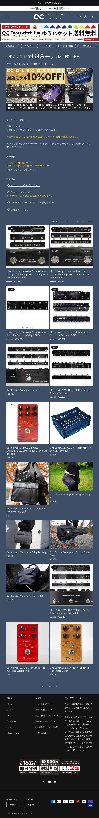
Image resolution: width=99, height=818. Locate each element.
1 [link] (42, 686)
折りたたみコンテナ (19, 209)
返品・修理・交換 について (47, 715)
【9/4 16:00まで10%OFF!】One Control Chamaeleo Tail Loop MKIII (70, 611)
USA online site (12, 733)
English (31, 804)
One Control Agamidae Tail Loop (23, 389)
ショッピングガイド (43, 704)
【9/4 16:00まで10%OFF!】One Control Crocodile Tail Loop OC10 (70, 334)
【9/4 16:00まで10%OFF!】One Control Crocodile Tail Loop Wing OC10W (26, 334)
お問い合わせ (41, 733)
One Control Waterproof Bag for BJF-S (26, 595)
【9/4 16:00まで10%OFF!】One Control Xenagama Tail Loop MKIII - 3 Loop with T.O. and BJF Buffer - (27, 274)
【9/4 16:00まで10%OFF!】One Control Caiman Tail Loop (70, 391)
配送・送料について (43, 710)
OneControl (15, 814)
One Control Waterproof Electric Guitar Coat (70, 554)
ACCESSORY (11, 721)
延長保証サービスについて (46, 721)
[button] (8, 17)
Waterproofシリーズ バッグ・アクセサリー (31, 202)
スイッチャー (29, 46)
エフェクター (11, 46)
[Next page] (56, 686)
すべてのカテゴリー (87, 46)
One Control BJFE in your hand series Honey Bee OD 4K (69, 669)
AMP (8, 715)
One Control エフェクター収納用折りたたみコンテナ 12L (71, 449)
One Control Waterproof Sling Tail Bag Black (70, 496)
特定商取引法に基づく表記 (46, 727)
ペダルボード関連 (67, 46)
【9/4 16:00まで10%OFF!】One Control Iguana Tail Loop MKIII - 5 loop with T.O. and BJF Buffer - (71, 274)
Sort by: (55, 221)
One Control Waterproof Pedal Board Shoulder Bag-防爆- (25, 510)
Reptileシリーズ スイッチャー (24, 185)
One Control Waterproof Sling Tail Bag (26, 552)
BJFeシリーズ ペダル (19, 192)
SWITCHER (10, 710)
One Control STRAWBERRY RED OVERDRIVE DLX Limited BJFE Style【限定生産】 (26, 450)
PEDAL (9, 704)
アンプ (48, 46)
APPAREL (10, 727)
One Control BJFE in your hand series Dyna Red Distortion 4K (25, 669)
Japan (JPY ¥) (14, 804)
